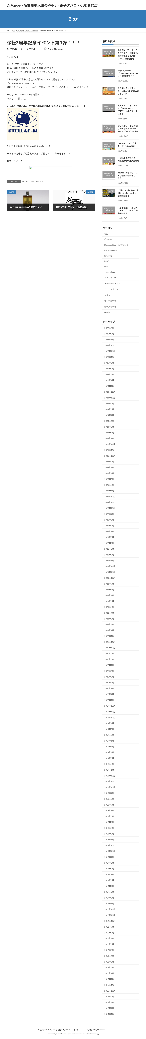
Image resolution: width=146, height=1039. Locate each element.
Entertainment (110, 250)
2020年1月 (109, 700)
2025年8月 (109, 363)
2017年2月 (109, 897)
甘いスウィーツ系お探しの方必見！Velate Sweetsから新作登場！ (128, 128)
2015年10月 (109, 990)
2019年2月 (109, 764)
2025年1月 (109, 380)
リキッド (108, 295)
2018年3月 (109, 828)
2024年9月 (109, 403)
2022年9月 (109, 514)
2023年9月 (109, 461)
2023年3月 (109, 479)
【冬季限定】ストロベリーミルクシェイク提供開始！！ (128, 210)
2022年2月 (109, 554)
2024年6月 (109, 421)
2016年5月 (109, 950)
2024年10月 (109, 397)
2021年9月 (109, 584)
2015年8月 (109, 1002)
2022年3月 (109, 549)
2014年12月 (109, 1014)
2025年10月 (109, 357)
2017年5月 (109, 880)
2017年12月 (109, 845)
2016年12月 (109, 909)
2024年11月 (109, 392)
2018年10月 (109, 787)
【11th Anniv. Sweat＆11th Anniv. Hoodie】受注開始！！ (128, 193)
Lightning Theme (73, 1034)
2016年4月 (109, 956)
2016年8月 (109, 932)
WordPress (60, 1034)
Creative (108, 239)
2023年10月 (109, 455)
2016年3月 (109, 961)
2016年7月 (109, 938)
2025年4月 (109, 374)
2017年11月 (109, 851)
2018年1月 (109, 839)
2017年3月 (109, 892)
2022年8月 (109, 519)
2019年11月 (109, 711)
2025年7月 (109, 368)
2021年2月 (109, 624)
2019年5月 (109, 746)
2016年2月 (109, 967)
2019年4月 (109, 752)
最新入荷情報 (110, 306)
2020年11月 (109, 642)
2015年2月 (109, 1008)
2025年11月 (109, 351)
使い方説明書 (110, 300)
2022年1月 (109, 560)
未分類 (107, 312)
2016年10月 (109, 921)
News (107, 266)
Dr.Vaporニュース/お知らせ (32, 181)
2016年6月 (109, 944)
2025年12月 (109, 345)
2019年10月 (109, 717)
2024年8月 (109, 409)
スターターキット (112, 283)
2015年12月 (109, 979)
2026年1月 (109, 339)
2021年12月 (109, 566)
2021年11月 (109, 572)
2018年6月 (109, 810)
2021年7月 (109, 595)
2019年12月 (109, 706)
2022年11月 (109, 502)
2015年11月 (109, 985)
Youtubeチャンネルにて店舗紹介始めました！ (128, 175)
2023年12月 (109, 444)
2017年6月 (109, 874)
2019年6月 (109, 741)
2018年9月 (109, 793)
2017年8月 (109, 863)
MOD (106, 261)
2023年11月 (109, 450)
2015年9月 (109, 996)
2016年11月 (109, 915)
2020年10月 (109, 647)
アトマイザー (110, 277)
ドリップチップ (111, 289)
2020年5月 (109, 676)
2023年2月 (109, 485)
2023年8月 (109, 467)
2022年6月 (109, 531)
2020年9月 (109, 653)
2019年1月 (109, 770)
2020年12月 (109, 636)
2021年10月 (109, 578)
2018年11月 (109, 781)
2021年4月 (109, 613)
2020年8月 (109, 659)
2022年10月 (109, 508)
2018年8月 (109, 799)
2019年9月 (109, 723)
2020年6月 (109, 671)
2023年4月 (109, 473)
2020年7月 (109, 665)
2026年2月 (109, 333)
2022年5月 (109, 537)
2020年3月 (109, 688)
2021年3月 (109, 618)
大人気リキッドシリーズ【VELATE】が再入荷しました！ (128, 91)
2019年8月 (109, 729)
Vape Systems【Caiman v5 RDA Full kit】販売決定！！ (128, 73)
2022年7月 (109, 525)
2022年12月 (109, 496)
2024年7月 (109, 415)
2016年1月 (109, 973)
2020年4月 (109, 682)
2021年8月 (109, 589)
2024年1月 (109, 438)
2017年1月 (109, 903)
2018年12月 (109, 775)
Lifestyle (108, 256)
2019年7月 (109, 735)
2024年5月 (109, 427)
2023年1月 (109, 490)
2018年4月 (109, 822)
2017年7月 (109, 868)
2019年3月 (109, 758)
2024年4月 (109, 432)
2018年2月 (109, 833)
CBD (106, 233)
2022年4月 (109, 543)
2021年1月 (109, 630)
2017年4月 (109, 886)
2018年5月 (109, 816)
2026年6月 (109, 328)
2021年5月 (109, 607)
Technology (109, 272)
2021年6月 (109, 601)
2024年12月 (109, 386)
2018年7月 (109, 804)
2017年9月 (109, 857)
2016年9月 (109, 927)
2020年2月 (109, 694)
